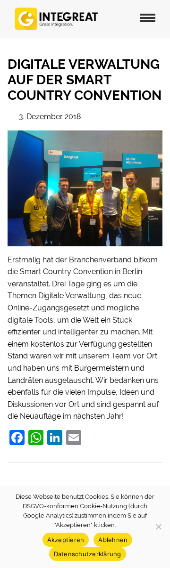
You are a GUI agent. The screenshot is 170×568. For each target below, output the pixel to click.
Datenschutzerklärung (87, 554)
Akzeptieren (66, 540)
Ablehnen (113, 540)
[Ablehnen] (158, 526)
